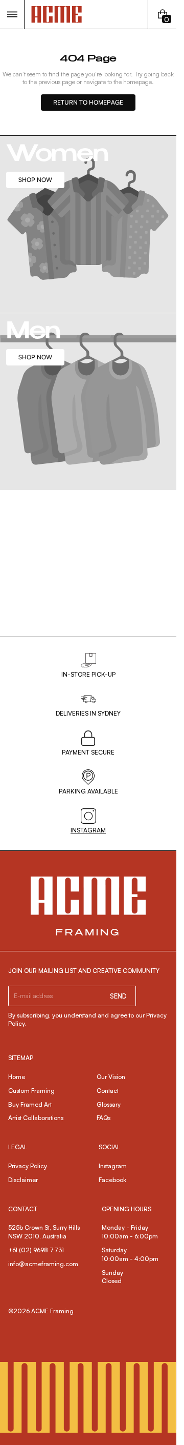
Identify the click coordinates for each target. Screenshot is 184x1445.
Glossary (109, 1104)
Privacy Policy (27, 1166)
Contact (108, 1090)
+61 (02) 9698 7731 (36, 1250)
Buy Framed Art (30, 1104)
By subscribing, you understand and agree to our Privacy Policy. (87, 1019)
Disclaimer (23, 1180)
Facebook (112, 1180)
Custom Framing (31, 1090)
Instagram (113, 1166)
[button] (12, 14)
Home (16, 1077)
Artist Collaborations (35, 1118)
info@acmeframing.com (43, 1264)
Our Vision (111, 1077)
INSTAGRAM (88, 830)
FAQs (103, 1118)
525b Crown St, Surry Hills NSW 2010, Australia (44, 1232)
